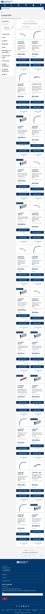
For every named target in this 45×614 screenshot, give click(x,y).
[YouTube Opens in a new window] (23, 606)
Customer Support (6, 580)
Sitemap (41, 609)
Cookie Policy (20, 610)
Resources (4, 574)
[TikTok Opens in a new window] (28, 606)
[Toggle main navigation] (4, 5)
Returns (24, 609)
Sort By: (26, 21)
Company (4, 577)
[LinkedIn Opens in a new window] (26, 606)
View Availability (22, 59)
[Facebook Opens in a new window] (19, 606)
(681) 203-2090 (6, 569)
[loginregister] (33, 5)
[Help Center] (11, 5)
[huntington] (26, 5)
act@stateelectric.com (7, 570)
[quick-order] (19, 5)
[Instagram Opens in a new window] (21, 606)
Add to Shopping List (23, 69)
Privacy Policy (3, 610)
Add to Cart (23, 65)
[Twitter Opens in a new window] (16, 606)
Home (2, 12)
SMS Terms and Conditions (35, 610)
